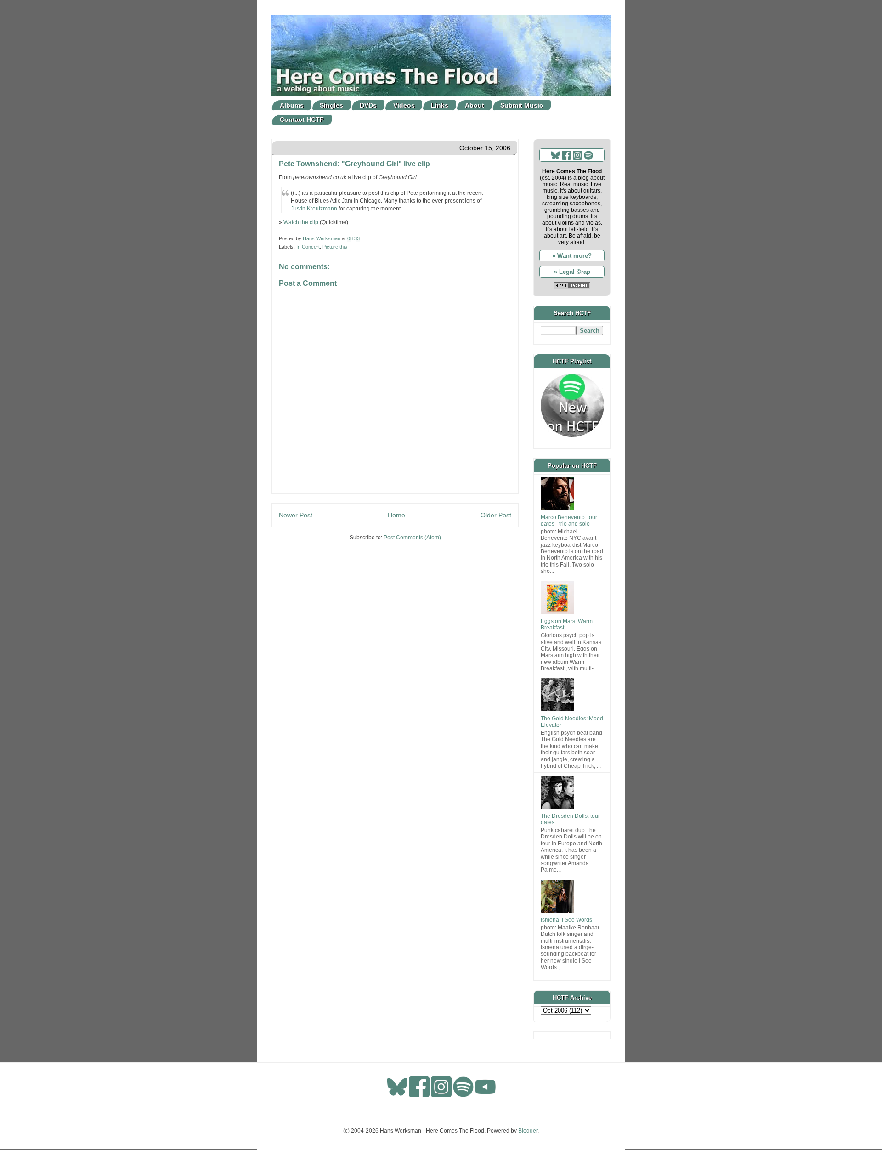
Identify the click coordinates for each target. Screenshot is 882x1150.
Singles (331, 105)
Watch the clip (300, 222)
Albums (292, 105)
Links (439, 105)
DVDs (368, 105)
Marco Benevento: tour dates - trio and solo (569, 520)
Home (396, 515)
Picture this (334, 246)
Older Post (496, 515)
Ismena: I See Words (566, 920)
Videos (404, 105)
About (474, 105)
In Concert (308, 246)
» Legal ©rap (572, 271)
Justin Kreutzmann (314, 208)
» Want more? (572, 255)
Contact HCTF (302, 119)
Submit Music (521, 105)
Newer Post (295, 515)
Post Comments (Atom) (412, 537)
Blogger (527, 1130)
